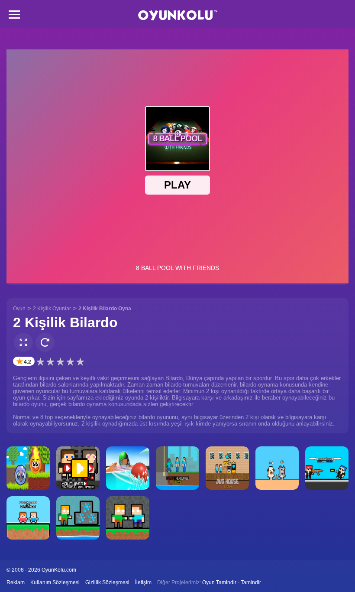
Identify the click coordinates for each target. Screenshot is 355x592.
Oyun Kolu (178, 15)
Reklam (15, 582)
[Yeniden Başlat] (45, 342)
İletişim (143, 582)
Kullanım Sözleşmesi (55, 582)
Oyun (19, 309)
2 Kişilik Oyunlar (52, 309)
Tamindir (251, 582)
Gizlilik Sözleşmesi (107, 582)
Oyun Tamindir (219, 582)
